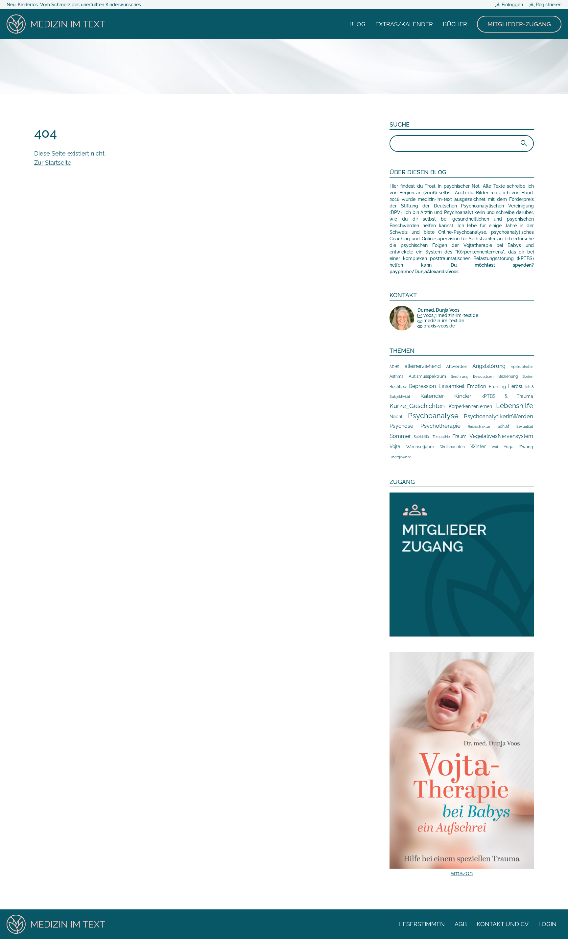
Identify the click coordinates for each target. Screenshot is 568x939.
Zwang (526, 446)
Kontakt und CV (503, 924)
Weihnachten (452, 447)
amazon (462, 873)
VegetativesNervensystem (501, 436)
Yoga (508, 446)
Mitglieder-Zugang (519, 24)
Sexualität (524, 426)
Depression (422, 386)
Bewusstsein (483, 376)
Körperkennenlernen (470, 406)
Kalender (432, 396)
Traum (459, 436)
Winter (478, 446)
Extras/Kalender (404, 24)
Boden (527, 376)
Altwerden (456, 366)
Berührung (459, 376)
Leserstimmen (422, 924)
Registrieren (547, 4)
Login (547, 924)
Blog (357, 24)
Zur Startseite (52, 162)
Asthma (397, 376)
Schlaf (503, 426)
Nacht (396, 416)
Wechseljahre (420, 446)
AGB (461, 924)
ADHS (394, 367)
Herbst (515, 386)
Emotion (476, 386)
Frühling (497, 386)
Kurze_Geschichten (417, 405)
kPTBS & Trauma (507, 396)
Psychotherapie (440, 425)
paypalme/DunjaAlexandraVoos (424, 271)
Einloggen (511, 4)
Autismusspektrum (427, 376)
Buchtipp (398, 386)
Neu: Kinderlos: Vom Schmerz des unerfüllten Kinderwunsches (74, 4)
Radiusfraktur (479, 426)
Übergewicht (400, 457)
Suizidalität (422, 437)
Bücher (455, 24)
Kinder (462, 396)
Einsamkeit (451, 386)
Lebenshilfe (514, 405)
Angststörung (489, 366)
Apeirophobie (522, 366)
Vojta (395, 446)
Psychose (401, 426)
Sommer (400, 436)
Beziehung (508, 376)
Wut (495, 447)
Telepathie (441, 437)
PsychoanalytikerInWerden (498, 416)
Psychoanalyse (433, 415)
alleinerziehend (423, 366)
